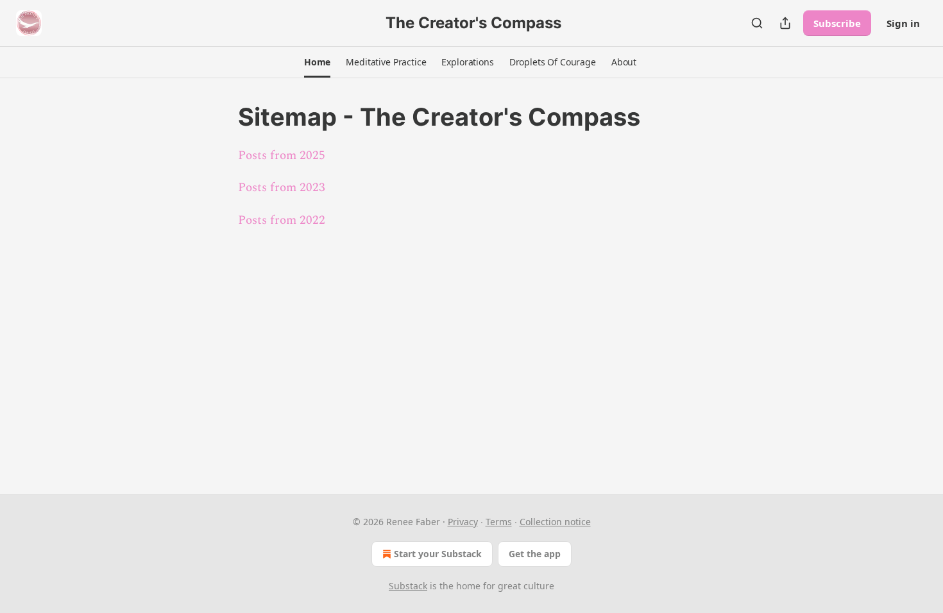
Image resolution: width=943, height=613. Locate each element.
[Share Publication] (785, 23)
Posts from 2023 (281, 187)
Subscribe (837, 23)
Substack (408, 586)
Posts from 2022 (281, 220)
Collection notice (555, 522)
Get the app (535, 554)
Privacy (463, 522)
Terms (499, 522)
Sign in (903, 23)
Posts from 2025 (281, 155)
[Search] (757, 23)
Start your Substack (438, 554)
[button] (317, 62)
